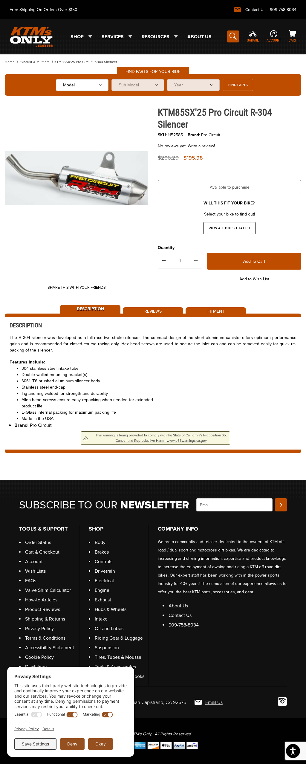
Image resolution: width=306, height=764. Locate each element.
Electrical (104, 580)
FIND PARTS (238, 85)
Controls (103, 561)
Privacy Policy (39, 628)
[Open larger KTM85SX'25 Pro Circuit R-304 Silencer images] (76, 178)
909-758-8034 (283, 10)
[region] (76, 265)
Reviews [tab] (153, 311)
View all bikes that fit (229, 228)
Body (100, 542)
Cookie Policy (39, 657)
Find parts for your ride (153, 71)
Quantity (166, 248)
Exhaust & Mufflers (34, 62)
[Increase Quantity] (196, 260)
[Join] (281, 504)
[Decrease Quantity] (164, 260)
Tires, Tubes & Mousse (118, 657)
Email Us (214, 702)
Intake (101, 618)
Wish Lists (35, 571)
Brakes (102, 551)
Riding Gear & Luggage (119, 638)
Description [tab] (90, 308)
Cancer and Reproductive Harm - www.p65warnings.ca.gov (161, 440)
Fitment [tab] (215, 311)
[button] (287, 726)
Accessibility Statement (49, 647)
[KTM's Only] (31, 36)
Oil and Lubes (109, 628)
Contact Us (255, 10)
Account (34, 561)
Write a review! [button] (201, 146)
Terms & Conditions (45, 638)
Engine (102, 590)
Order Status (38, 542)
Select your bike (219, 214)
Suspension (107, 647)
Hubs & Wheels (110, 609)
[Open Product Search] (233, 36)
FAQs (30, 580)
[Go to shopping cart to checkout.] (153, 745)
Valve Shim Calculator (48, 590)
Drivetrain (105, 571)
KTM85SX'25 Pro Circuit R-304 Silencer (85, 62)
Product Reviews (42, 609)
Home (10, 62)
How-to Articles (41, 599)
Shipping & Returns (45, 618)
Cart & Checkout (42, 551)
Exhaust (103, 599)
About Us (178, 605)
